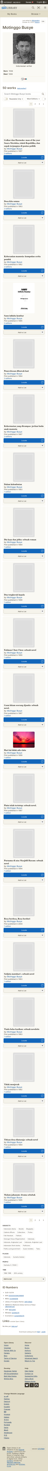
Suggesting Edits (31, 1376)
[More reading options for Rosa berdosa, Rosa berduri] (42, 935)
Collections (29, 1356)
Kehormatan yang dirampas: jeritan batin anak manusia (24, 427)
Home (27, 1345)
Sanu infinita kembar (14, 315)
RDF (38, 1332)
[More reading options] (43, 1279)
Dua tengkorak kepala (14, 594)
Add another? (21, 88)
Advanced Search (31, 1358)
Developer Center (10, 1371)
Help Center (29, 1371)
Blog (5, 1356)
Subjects (28, 1353)
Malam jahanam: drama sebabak (19, 1194)
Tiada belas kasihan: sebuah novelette (21, 1029)
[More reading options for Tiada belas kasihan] (42, 1045)
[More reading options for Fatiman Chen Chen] (42, 666)
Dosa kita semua (11, 201)
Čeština (6, 1399)
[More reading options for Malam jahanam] (42, 1211)
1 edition (7, 492)
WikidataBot (36, 20)
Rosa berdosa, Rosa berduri (17, 918)
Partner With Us (10, 1350)
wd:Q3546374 (19, 1316)
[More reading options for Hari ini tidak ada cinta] (42, 766)
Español (7, 1407)
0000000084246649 (16, 1296)
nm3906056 (13, 1299)
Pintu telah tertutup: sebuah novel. (20, 805)
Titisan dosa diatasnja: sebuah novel (21, 1139)
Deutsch (7, 1401)
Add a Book (29, 1379)
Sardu (6, 1427)
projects (10, 1461)
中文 (5, 1435)
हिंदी (5, 1412)
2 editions (8, 153)
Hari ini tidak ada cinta (15, 750)
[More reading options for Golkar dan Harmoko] (42, 162)
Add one (14, 1326)
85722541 (12, 1310)
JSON (43, 1332)
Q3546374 (15, 1313)
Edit (43, 21)
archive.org (11, 1464)
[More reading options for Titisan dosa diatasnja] (42, 1156)
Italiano (6, 1417)
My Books (12, 14)
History (37, 22)
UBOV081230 (10, 1307)
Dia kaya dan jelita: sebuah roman (20, 539)
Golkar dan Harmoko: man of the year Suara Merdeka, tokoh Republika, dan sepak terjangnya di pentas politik (22, 142)
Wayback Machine (13, 1462)
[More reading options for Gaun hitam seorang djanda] (42, 724)
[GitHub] (36, 1385)
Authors (28, 1350)
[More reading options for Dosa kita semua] (42, 218)
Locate (24, 157)
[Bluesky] (27, 1385)
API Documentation (11, 1374)
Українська (8, 1433)
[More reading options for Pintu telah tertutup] (42, 822)
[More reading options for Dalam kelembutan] (42, 501)
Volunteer (7, 1348)
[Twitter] (32, 1385)
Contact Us (29, 1374)
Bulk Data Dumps (10, 1376)
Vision (6, 1345)
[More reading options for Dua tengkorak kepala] (42, 611)
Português (8, 1422)
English (6, 1404)
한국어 (6, 1420)
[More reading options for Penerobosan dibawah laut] (42, 387)
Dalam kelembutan (13, 484)
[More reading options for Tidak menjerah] (42, 1101)
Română (7, 1425)
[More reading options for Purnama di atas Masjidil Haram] (42, 880)
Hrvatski (7, 1414)
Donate (29, 2)
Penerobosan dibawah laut (16, 370)
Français (7, 1409)
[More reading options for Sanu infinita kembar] (42, 332)
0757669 (41, 1449)
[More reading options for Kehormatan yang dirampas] (42, 445)
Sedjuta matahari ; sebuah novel (19, 973)
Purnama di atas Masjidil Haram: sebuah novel (23, 862)
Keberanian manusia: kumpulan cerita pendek (22, 258)
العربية (6, 1396)
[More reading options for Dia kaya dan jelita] (42, 556)
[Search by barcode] (38, 7)
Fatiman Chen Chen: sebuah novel (20, 649)
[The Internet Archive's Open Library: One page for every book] (10, 7)
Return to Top (30, 1361)
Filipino (6, 1438)
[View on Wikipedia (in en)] (22, 79)
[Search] (33, 7)
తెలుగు (6, 1430)
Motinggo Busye (14, 148)
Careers (7, 1353)
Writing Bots (8, 1379)
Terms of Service (10, 1358)
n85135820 (28, 1302)
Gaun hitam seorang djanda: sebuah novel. (21, 707)
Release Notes (30, 1381)
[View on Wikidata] (25, 79)
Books (27, 1348)
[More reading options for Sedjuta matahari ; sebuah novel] (42, 990)
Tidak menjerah (11, 1084)
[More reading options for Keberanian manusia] (42, 276)
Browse (34, 14)
